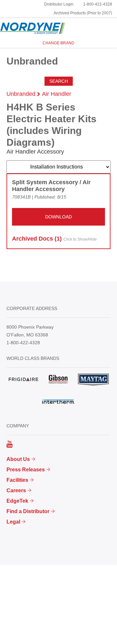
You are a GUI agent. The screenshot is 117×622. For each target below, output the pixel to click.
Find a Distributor (27, 511)
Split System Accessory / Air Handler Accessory (51, 186)
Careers (16, 490)
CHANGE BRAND (58, 43)
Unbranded (20, 94)
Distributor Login (58, 4)
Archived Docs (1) (54, 238)
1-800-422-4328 (97, 4)
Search (58, 81)
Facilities (17, 480)
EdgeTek (17, 501)
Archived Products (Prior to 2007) (83, 13)
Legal (13, 522)
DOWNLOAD (58, 216)
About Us (18, 459)
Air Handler (56, 94)
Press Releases (25, 469)
